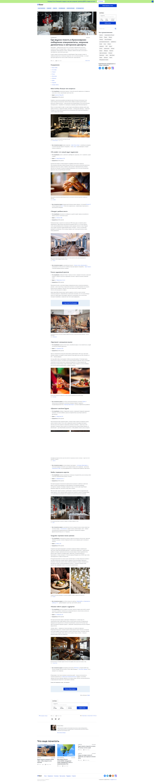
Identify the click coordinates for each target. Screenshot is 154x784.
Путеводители (80, 8)
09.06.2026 (73, 757)
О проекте (74, 775)
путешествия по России (91, 715)
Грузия (110, 46)
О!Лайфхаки (62, 8)
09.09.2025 (88, 37)
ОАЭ (106, 46)
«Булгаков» (54, 76)
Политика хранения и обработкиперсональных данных (43, 780)
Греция (101, 50)
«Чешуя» (54, 71)
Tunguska (54, 82)
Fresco (53, 74)
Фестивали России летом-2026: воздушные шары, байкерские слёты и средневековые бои (64, 762)
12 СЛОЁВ (54, 199)
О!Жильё (49, 8)
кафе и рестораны (103, 53)
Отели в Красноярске (70, 689)
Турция (105, 37)
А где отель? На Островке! (70, 303)
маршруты (102, 46)
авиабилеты (113, 41)
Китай (101, 44)
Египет (101, 48)
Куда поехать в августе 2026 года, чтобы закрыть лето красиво (45, 761)
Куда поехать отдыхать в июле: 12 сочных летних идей (87, 746)
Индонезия (102, 55)
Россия (101, 37)
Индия (101, 57)
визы (107, 55)
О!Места (55, 8)
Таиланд (101, 39)
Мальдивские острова (104, 59)
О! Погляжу (100, 1)
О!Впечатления (70, 8)
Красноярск (84, 715)
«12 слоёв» (54, 69)
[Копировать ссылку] (58, 719)
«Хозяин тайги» (55, 84)
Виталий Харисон (55, 140)
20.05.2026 (94, 753)
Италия (109, 44)
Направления (50, 775)
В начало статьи (43, 715)
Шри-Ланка (112, 55)
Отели (45, 775)
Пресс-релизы (62, 775)
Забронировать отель (107, 5)
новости (101, 35)
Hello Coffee (54, 67)
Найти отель (82, 708)
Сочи (105, 44)
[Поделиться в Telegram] (55, 719)
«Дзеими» (54, 78)
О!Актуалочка (41, 8)
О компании (56, 775)
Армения (105, 57)
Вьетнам (111, 50)
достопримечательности (104, 41)
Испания (110, 53)
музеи (110, 57)
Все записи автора (61, 732)
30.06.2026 (53, 757)
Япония (112, 48)
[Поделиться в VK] (52, 719)
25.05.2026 (94, 744)
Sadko (53, 80)
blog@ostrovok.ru (113, 779)
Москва (110, 37)
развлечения (106, 48)
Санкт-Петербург (108, 39)
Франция (106, 50)
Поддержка (68, 775)
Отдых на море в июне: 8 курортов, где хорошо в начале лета (87, 756)
